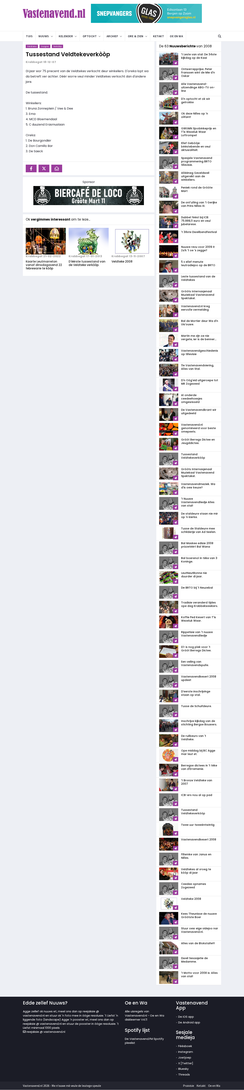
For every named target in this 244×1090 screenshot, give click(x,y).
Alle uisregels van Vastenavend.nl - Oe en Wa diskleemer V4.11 (144, 1015)
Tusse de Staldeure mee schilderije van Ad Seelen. (198, 530)
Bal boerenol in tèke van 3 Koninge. (199, 559)
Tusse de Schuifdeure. (196, 706)
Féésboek (185, 1046)
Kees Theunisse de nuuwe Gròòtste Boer (199, 915)
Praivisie (188, 1086)
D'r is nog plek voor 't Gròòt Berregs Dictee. (196, 648)
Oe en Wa (176, 36)
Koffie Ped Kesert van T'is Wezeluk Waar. (198, 619)
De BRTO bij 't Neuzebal (197, 588)
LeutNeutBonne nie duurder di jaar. (194, 574)
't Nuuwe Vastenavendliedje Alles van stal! (197, 502)
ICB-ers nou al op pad (196, 795)
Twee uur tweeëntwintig (197, 825)
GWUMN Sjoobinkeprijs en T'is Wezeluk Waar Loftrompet (198, 131)
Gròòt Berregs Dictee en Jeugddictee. (198, 441)
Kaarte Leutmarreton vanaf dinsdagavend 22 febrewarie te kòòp (44, 264)
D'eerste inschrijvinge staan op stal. (195, 693)
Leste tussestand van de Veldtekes (198, 278)
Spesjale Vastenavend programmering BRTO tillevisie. (196, 161)
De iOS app (186, 1017)
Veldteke (31, 46)
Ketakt (158, 36)
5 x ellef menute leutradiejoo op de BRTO (198, 263)
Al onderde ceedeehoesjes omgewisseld (191, 398)
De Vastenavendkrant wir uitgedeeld (198, 411)
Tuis (29, 36)
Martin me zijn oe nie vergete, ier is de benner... (198, 337)
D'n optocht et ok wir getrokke (195, 100)
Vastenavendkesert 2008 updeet (198, 678)
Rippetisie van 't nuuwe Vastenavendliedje (197, 633)
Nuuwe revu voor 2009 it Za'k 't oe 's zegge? (198, 248)
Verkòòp (57, 46)
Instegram (185, 1052)
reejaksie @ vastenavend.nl (45, 1032)
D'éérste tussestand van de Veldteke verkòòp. (87, 263)
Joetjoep (184, 1057)
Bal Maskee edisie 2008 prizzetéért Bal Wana (197, 545)
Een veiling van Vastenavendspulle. (195, 663)
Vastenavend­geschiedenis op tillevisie (199, 352)
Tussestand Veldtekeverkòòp (68, 54)
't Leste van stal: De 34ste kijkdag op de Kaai (199, 56)
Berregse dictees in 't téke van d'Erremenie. (199, 767)
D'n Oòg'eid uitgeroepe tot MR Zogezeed (199, 382)
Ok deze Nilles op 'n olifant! (194, 115)
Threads (184, 1074)
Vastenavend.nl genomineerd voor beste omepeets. (198, 428)
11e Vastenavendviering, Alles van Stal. (197, 367)
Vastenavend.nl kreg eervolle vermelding (195, 308)
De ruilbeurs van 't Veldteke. (193, 737)
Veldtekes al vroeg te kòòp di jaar (196, 871)
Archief (112, 36)
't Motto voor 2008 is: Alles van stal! (199, 974)
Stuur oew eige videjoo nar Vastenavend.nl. (199, 930)
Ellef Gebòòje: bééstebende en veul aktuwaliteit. (195, 146)
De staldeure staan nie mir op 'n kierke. (199, 515)
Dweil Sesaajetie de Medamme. (194, 960)
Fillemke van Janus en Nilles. (196, 856)
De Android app (189, 1022)
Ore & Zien (135, 36)
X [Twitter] (185, 1063)
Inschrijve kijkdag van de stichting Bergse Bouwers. (199, 722)
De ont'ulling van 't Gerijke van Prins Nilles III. (199, 204)
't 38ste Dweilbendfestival (199, 232)
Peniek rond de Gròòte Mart (197, 189)
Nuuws (44, 36)
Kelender (66, 36)
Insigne (45, 46)
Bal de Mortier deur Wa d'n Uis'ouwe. (199, 322)
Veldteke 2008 (122, 261)
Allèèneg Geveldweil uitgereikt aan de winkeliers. (195, 176)
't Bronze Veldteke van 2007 (196, 782)
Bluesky (183, 1069)
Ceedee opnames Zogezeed (193, 885)
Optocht (90, 36)
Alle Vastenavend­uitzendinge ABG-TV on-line (198, 87)
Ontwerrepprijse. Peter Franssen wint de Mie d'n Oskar (198, 72)
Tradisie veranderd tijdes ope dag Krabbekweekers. (199, 604)
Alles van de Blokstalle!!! (198, 943)
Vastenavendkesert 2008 (198, 839)
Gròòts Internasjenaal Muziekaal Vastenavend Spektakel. (197, 294)
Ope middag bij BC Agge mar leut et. (198, 752)
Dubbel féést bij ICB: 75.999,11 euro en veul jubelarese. (196, 220)
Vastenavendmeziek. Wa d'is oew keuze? (198, 485)
